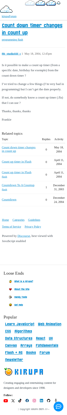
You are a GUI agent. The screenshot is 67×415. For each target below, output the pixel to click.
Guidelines (34, 219)
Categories (18, 219)
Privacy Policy (33, 226)
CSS (8, 331)
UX (51, 338)
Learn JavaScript (19, 324)
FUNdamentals (47, 345)
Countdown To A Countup (18, 185)
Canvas (11, 345)
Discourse (24, 236)
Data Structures (18, 338)
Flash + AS (14, 353)
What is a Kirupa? (23, 281)
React (40, 338)
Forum (44, 353)
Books (31, 353)
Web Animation (49, 324)
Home (5, 219)
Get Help (18, 305)
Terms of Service (11, 226)
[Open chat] (58, 406)
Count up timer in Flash (16, 161)
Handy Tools (20, 297)
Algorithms (23, 331)
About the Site (21, 289)
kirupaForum (9, 16)
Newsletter (14, 360)
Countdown (9, 199)
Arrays (26, 345)
